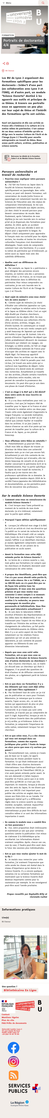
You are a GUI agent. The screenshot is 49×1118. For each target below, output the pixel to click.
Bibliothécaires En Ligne (20, 990)
